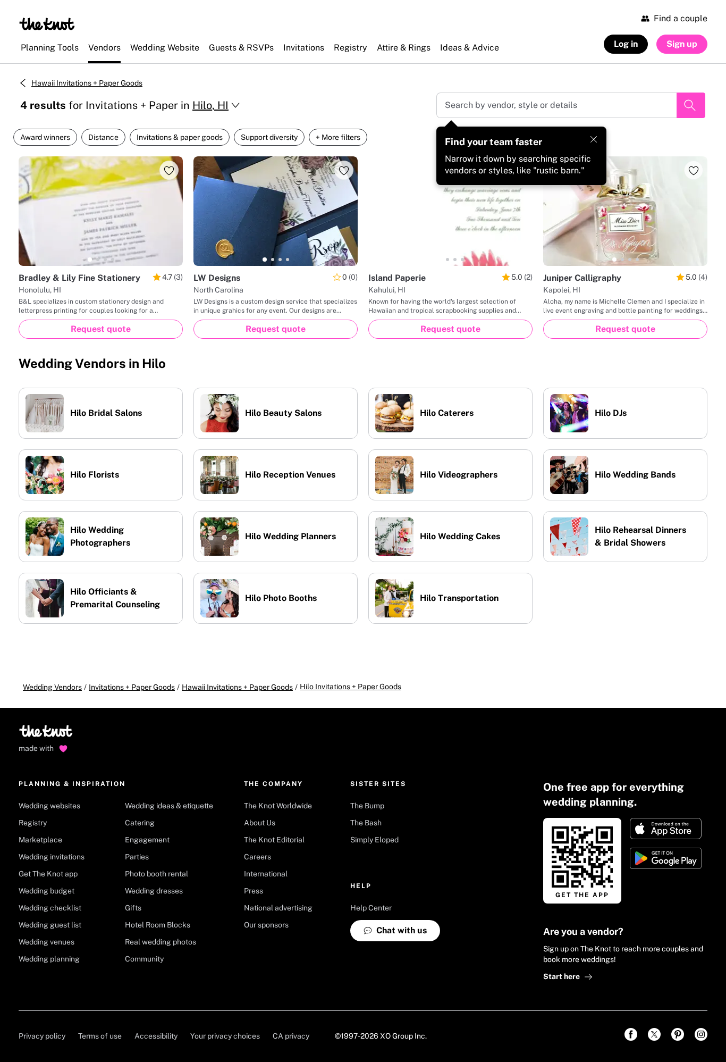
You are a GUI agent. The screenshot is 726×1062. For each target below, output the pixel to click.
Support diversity (269, 137)
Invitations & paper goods (180, 137)
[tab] (90, 259)
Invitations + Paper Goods (132, 687)
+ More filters (338, 137)
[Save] (169, 170)
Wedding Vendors (52, 687)
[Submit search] (691, 105)
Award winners (45, 137)
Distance (103, 137)
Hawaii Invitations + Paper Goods (86, 83)
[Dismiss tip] (593, 139)
